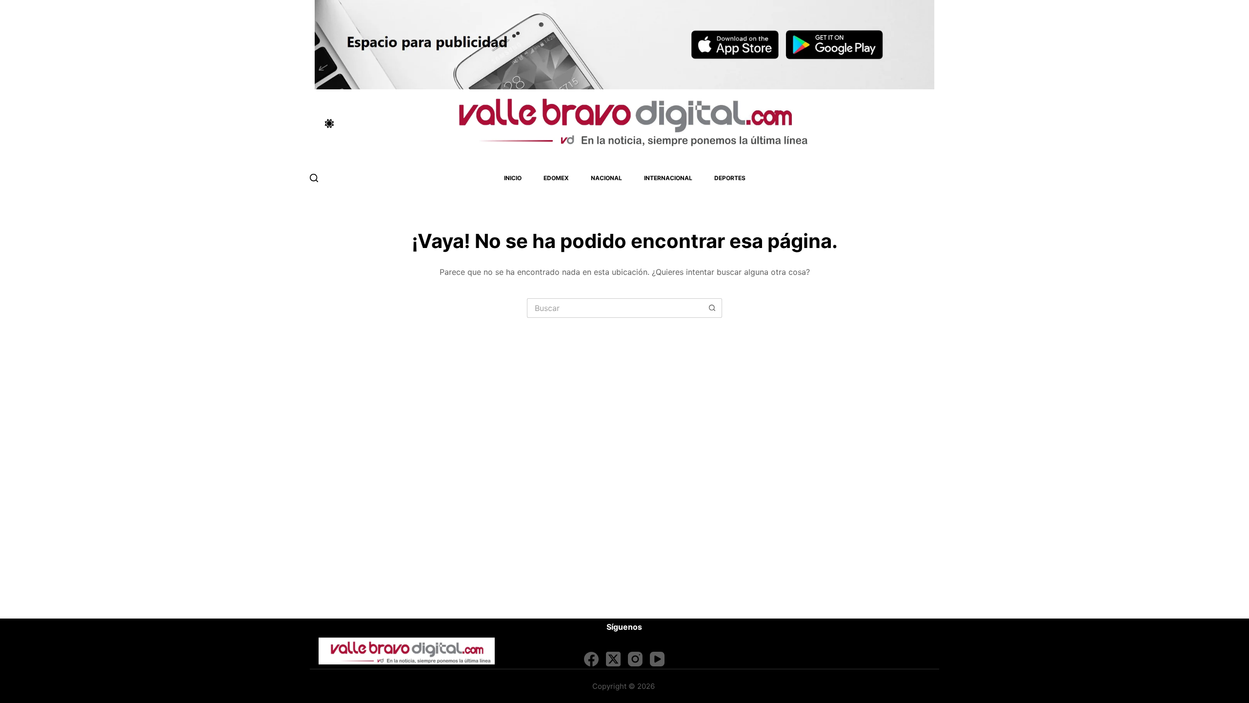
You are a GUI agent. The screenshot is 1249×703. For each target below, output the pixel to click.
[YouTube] (657, 659)
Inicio (513, 178)
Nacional (606, 178)
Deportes (729, 178)
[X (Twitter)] (613, 659)
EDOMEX (556, 178)
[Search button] (712, 308)
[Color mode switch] (329, 123)
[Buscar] (314, 178)
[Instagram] (635, 659)
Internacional (668, 178)
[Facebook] (591, 659)
